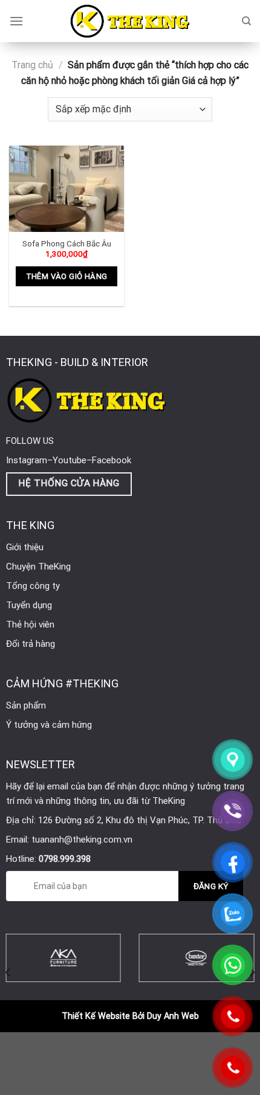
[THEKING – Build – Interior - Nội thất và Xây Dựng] (130, 21)
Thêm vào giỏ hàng (67, 276)
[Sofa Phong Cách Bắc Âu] (66, 189)
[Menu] (16, 21)
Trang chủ (32, 65)
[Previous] (8, 972)
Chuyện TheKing (38, 566)
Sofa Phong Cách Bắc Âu (66, 243)
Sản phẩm (26, 705)
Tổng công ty (33, 585)
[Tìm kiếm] (246, 21)
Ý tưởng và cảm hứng (49, 724)
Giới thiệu (25, 547)
